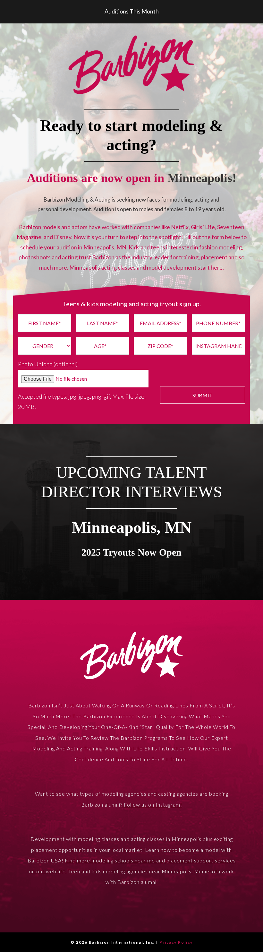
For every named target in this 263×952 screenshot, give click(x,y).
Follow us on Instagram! (153, 804)
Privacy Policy (176, 942)
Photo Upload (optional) (48, 364)
